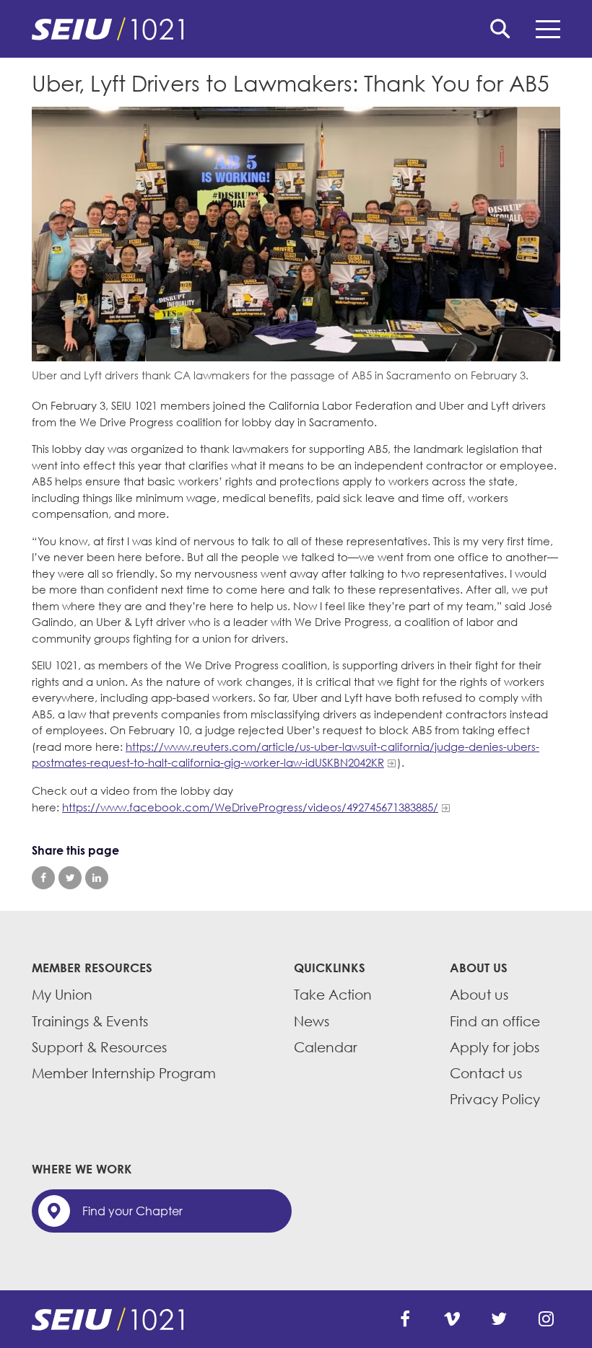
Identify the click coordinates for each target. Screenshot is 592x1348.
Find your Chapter (132, 1211)
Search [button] (500, 29)
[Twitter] (498, 1319)
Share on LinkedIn (96, 877)
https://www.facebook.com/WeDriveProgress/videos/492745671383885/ (250, 807)
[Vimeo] (452, 1319)
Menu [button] (548, 29)
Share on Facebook (43, 877)
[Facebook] (405, 1319)
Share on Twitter (70, 877)
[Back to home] (296, 29)
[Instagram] (545, 1319)
